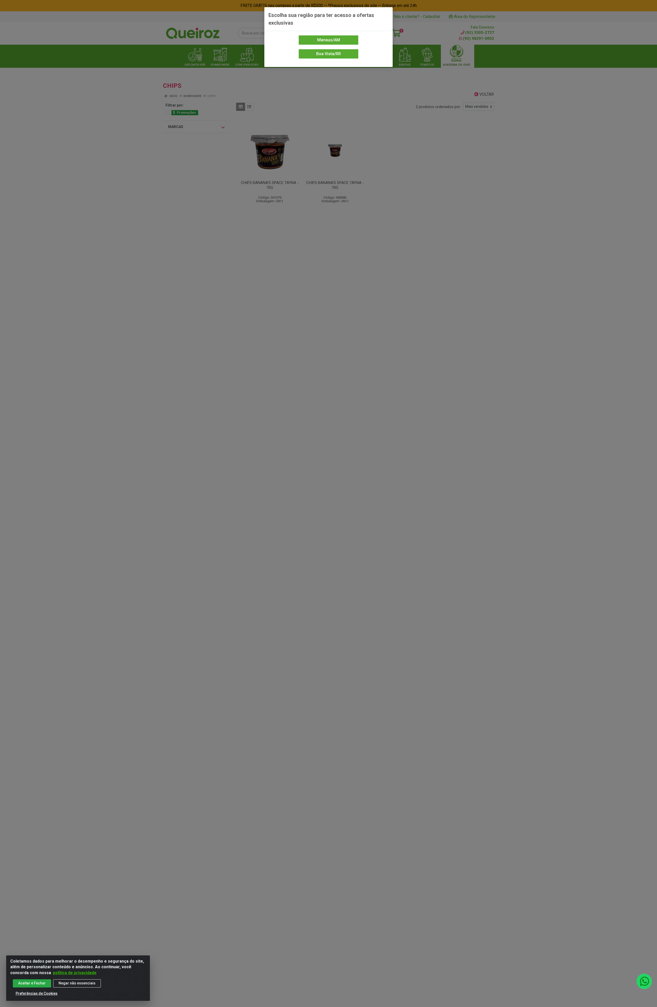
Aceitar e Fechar (32, 983)
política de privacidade (74, 972)
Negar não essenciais (77, 983)
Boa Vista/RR (328, 53)
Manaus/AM (328, 39)
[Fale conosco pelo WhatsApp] (644, 981)
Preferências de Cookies (36, 993)
